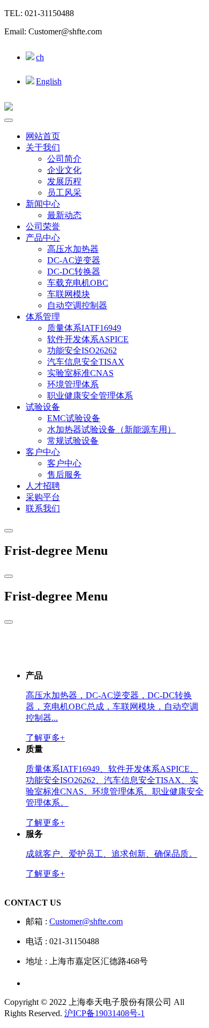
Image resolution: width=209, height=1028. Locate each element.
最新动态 (64, 215)
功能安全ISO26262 (82, 350)
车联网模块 (68, 294)
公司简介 (64, 158)
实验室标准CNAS (80, 373)
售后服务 (64, 474)
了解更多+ (45, 737)
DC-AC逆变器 (73, 260)
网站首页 (43, 136)
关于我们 (43, 147)
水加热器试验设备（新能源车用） (111, 429)
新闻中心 (43, 203)
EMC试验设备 (73, 418)
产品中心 (43, 237)
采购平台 (43, 497)
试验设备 (43, 406)
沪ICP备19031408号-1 (104, 1013)
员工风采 (64, 192)
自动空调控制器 (77, 305)
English (49, 81)
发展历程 (64, 181)
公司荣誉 (43, 226)
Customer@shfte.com (86, 921)
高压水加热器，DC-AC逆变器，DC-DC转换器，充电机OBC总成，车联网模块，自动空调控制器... (112, 706)
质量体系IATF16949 (84, 327)
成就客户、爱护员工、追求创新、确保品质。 (111, 853)
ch (40, 57)
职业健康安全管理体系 (90, 395)
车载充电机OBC (77, 282)
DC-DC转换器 (73, 271)
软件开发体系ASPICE (88, 339)
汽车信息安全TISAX (85, 361)
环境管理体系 (73, 384)
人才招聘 (43, 485)
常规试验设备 (73, 440)
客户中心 (43, 452)
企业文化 (64, 170)
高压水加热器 (73, 249)
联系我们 (43, 508)
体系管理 (43, 316)
